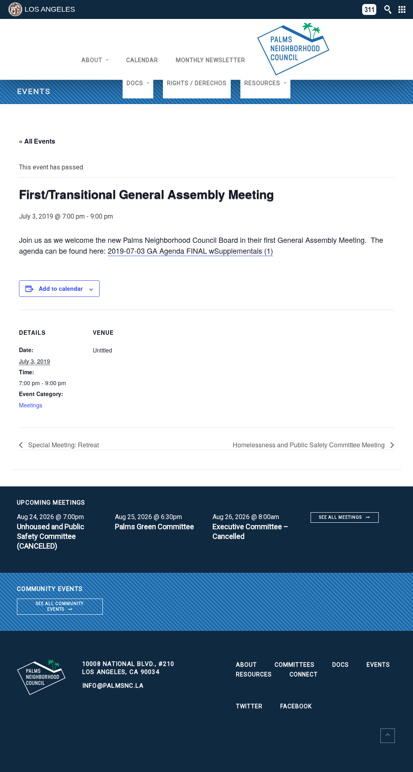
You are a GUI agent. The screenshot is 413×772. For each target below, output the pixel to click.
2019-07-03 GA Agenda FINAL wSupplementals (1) (190, 250)
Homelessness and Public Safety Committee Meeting (309, 444)
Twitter (249, 706)
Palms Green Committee (154, 526)
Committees (295, 664)
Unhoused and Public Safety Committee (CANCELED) (50, 536)
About (91, 60)
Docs (135, 83)
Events (378, 664)
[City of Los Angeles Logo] (15, 9)
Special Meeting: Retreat (63, 444)
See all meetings (340, 517)
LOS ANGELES (50, 9)
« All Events (37, 141)
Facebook (296, 706)
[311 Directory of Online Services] (369, 9)
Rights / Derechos (197, 83)
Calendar (142, 60)
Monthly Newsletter (210, 60)
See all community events (59, 606)
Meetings (30, 405)
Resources (262, 83)
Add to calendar (61, 288)
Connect (304, 674)
